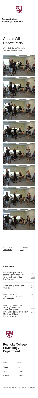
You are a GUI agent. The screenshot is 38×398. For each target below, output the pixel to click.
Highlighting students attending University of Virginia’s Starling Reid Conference (13, 276)
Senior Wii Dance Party (8, 248)
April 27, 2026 (33, 276)
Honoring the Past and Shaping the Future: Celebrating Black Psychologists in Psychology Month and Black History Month (15, 310)
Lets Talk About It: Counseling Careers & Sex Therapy (13, 296)
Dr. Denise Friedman (16, 48)
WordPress (31, 387)
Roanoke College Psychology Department (12, 20)
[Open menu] (19, 25)
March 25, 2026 (33, 296)
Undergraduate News (15, 50)
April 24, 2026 (32, 287)
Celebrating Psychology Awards (13, 287)
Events (5, 50)
